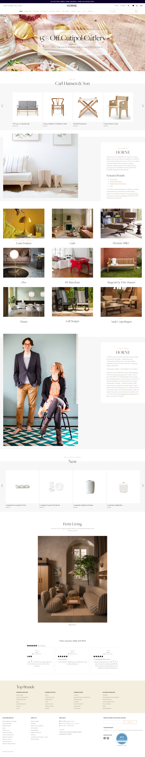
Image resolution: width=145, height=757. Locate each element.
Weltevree (77, 706)
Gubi (111, 186)
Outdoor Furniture (109, 692)
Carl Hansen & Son (108, 701)
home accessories (121, 196)
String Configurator (8, 743)
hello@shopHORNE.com (129, 394)
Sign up (130, 722)
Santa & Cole (49, 704)
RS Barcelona (72, 282)
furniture (109, 196)
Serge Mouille (118, 375)
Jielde (47, 695)
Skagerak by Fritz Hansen (118, 183)
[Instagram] (108, 739)
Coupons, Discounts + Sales (39, 737)
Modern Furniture (22, 692)
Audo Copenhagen (116, 181)
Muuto (24, 322)
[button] (31, 661)
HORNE (123, 152)
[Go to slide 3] (137, 69)
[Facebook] (104, 739)
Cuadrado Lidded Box (115, 505)
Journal (123, 5)
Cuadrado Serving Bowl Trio (16, 505)
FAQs (3, 728)
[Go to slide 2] (136, 69)
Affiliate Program (8, 734)
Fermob (105, 695)
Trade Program (7, 732)
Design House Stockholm (82, 697)
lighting (109, 365)
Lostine (76, 701)
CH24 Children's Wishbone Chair (55, 124)
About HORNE (35, 721)
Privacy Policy (6, 739)
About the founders (37, 725)
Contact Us (5, 730)
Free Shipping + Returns (9, 721)
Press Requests (7, 741)
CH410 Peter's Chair (111, 124)
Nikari (135, 381)
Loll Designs (72, 321)
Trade (116, 5)
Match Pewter (78, 704)
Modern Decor (78, 692)
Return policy (6, 725)
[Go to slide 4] (139, 69)
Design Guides (35, 739)
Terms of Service (7, 737)
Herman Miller (121, 243)
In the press (34, 728)
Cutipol (76, 695)
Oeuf (17, 701)
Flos (23, 282)
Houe (104, 706)
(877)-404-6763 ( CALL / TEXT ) (70, 723)
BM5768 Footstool (79, 124)
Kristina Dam (78, 699)
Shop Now (71, 54)
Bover (47, 708)
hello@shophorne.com (68, 721)
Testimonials (35, 730)
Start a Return (6, 723)
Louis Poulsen (23, 243)
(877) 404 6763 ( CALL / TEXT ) (13, 5)
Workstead (48, 699)
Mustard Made (21, 704)
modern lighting (118, 165)
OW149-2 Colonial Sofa (21, 124)
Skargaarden (107, 708)
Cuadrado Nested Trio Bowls (50, 505)
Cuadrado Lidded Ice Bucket (83, 505)
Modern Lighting (50, 692)
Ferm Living (113, 179)
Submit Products (36, 732)
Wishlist (33, 734)
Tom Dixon (77, 708)
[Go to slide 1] (134, 69)
